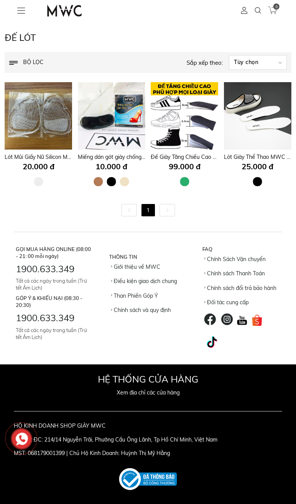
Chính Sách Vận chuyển (235, 259)
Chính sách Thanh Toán (235, 273)
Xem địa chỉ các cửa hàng (148, 392)
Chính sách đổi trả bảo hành (240, 288)
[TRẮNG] (38, 181)
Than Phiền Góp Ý (135, 295)
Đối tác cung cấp (227, 302)
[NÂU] (98, 181)
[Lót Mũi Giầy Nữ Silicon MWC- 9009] (38, 116)
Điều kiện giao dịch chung (144, 281)
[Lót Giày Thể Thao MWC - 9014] (257, 116)
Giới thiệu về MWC (136, 266)
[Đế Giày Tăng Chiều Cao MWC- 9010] (184, 116)
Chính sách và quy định (141, 310)
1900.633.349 (45, 269)
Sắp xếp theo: (205, 62)
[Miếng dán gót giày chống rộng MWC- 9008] (111, 116)
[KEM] (124, 181)
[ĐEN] (111, 181)
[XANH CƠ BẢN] (184, 181)
